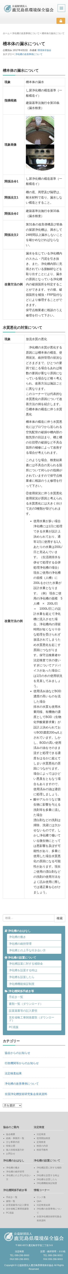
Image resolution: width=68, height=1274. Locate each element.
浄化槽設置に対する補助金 (26, 963)
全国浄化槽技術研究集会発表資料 (26, 1094)
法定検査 (41, 1134)
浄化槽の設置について (21, 957)
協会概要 (10, 1134)
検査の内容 (42, 1146)
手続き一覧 (16, 997)
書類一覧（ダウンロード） (26, 1003)
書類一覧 (10, 1201)
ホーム (6, 33)
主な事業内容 (13, 1142)
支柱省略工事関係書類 (17, 1208)
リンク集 (41, 1197)
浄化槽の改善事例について (25, 33)
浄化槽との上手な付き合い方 (27, 950)
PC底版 (14, 1027)
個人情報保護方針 (15, 1149)
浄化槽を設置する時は (23, 970)
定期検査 (41, 1142)
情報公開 (10, 1146)
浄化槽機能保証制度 (21, 983)
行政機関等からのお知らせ (22, 1063)
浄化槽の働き (17, 936)
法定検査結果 (13, 1073)
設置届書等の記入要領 (23, 1010)
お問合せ (10, 1153)
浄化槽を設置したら (21, 977)
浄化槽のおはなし (19, 930)
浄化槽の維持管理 (20, 943)
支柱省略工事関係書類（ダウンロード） (31, 1019)
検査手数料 (42, 1149)
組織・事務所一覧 (15, 1138)
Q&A (39, 1201)
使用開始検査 (43, 1138)
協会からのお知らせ (17, 1052)
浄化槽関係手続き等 (21, 991)
